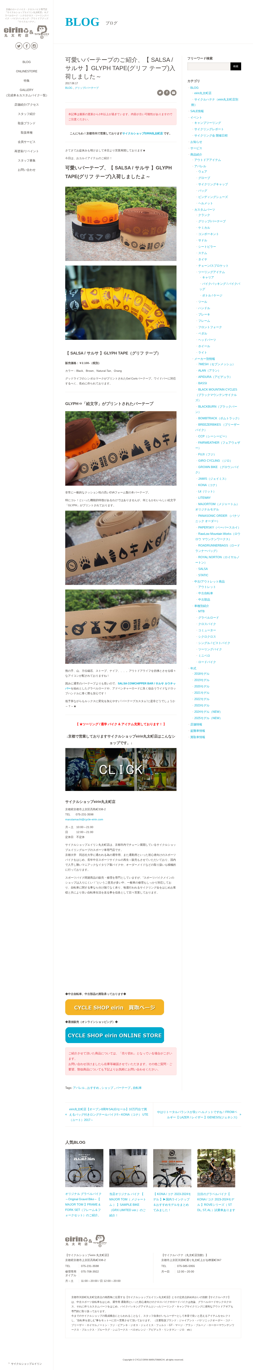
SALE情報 (197, 111)
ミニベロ (204, 655)
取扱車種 (27, 132)
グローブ (204, 178)
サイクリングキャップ (213, 184)
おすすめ (93, 1087)
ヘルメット (205, 203)
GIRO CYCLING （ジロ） (215, 460)
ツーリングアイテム (211, 272)
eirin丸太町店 (202, 93)
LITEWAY (204, 497)
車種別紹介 (201, 606)
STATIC (203, 575)
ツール (202, 301)
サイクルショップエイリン (25, 1363)
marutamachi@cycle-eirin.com (84, 819)
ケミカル (204, 227)
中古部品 (204, 599)
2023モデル (202, 705)
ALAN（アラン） (209, 370)
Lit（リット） (207, 491)
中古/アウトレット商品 (209, 581)
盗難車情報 (197, 730)
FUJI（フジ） (207, 454)
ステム (202, 253)
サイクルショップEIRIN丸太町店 (142, 133)
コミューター (207, 630)
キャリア (208, 277)
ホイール (204, 346)
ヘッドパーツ (207, 339)
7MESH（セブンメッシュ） (216, 364)
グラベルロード (208, 617)
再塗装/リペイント (26, 151)
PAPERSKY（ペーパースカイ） (219, 527)
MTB (201, 611)
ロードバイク (207, 662)
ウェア (202, 171)
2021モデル (202, 692)
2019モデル (202, 680)
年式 (193, 668)
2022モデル (202, 699)
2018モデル (202, 673)
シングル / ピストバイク (214, 643)
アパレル (79, 1087)
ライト (202, 352)
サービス (196, 148)
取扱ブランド (27, 123)
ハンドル (204, 308)
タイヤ (202, 259)
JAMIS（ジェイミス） (213, 478)
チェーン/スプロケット (213, 265)
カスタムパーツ (204, 209)
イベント (196, 117)
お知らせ (196, 141)
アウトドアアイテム (207, 159)
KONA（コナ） (208, 485)
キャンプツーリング (207, 122)
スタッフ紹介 (27, 114)
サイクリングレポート (209, 129)
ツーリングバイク (210, 649)
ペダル (202, 333)
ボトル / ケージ (212, 295)
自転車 (137, 1087)
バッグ (202, 190)
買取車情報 (197, 737)
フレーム (204, 320)
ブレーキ (204, 314)
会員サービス (27, 141)
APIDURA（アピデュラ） (215, 376)
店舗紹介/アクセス (26, 104)
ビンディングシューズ (213, 197)
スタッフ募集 (27, 160)
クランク (204, 215)
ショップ (107, 1087)
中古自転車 (205, 593)
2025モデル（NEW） (208, 718)
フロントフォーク (210, 327)
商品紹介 (196, 154)
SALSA (203, 568)
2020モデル (202, 686)
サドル (202, 240)
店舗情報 (196, 724)
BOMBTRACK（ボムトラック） (219, 418)
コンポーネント (208, 234)
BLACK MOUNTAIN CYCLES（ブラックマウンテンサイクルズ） (216, 395)
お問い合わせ (27, 169)
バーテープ (123, 1087)
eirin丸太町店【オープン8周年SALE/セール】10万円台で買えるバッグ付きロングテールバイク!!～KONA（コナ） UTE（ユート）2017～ (108, 1114)
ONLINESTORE (26, 71)
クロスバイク (207, 624)
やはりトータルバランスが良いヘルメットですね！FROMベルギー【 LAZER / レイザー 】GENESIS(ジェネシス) (197, 1114)
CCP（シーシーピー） (213, 436)
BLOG (27, 62)
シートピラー (207, 246)
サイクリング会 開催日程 (211, 135)
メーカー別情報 (204, 358)
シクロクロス (207, 636)
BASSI (202, 383)
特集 (27, 80)
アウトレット (207, 587)
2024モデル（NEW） (208, 711)
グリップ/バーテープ (87, 87)
